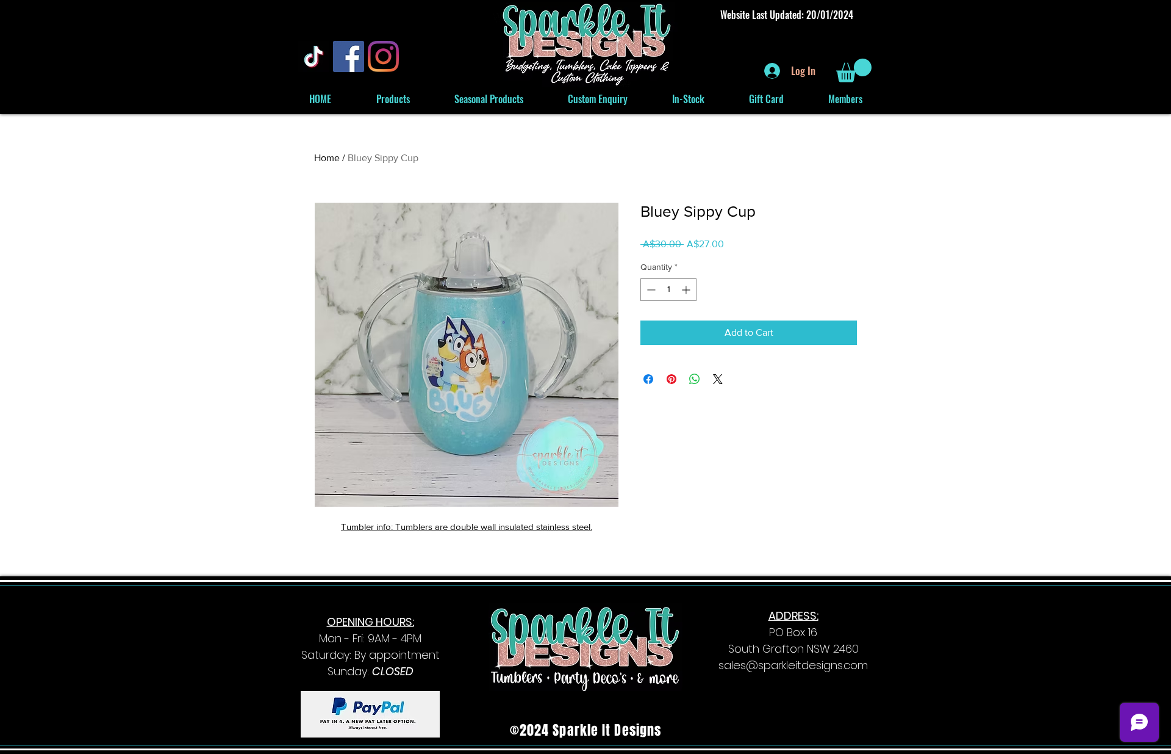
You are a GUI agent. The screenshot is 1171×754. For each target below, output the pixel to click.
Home (327, 158)
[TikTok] (313, 56)
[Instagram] (383, 56)
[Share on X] (718, 379)
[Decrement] (649, 289)
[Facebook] (348, 56)
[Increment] (687, 289)
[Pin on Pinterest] (671, 379)
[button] (854, 70)
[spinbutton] (668, 289)
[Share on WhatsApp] (694, 379)
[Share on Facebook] (648, 379)
